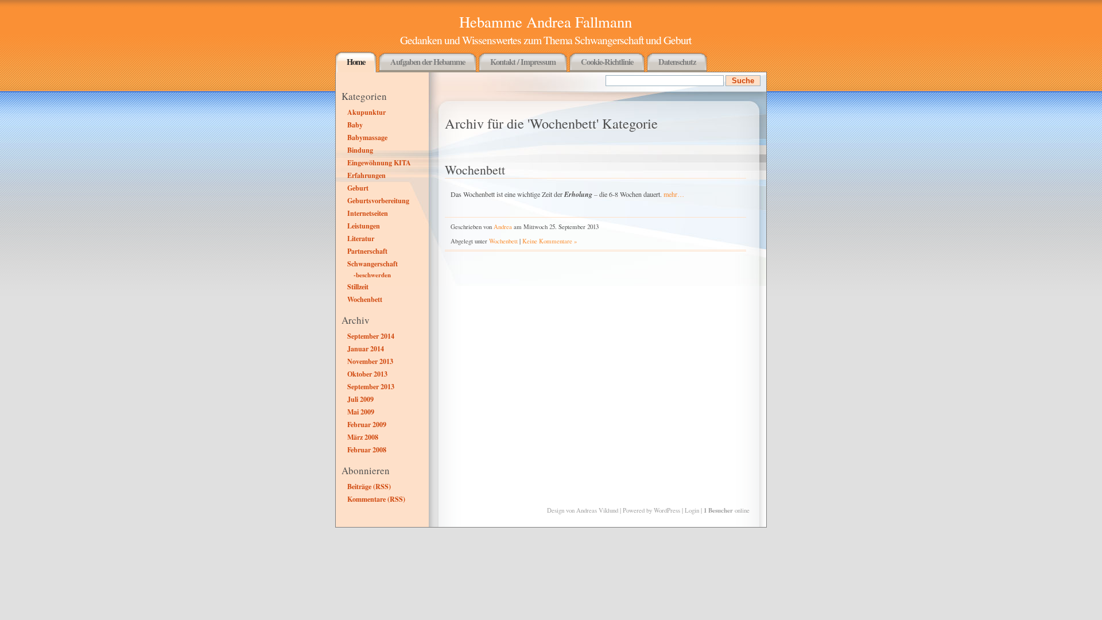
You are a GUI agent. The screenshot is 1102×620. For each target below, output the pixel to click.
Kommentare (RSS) (376, 499)
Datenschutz (677, 62)
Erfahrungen (366, 175)
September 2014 (370, 336)
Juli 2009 (360, 399)
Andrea (503, 226)
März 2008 (362, 437)
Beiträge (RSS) (369, 486)
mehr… (673, 194)
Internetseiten (367, 213)
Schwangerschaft (372, 263)
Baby (355, 124)
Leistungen (363, 225)
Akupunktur (366, 112)
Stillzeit (357, 286)
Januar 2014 (365, 348)
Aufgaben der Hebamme (427, 62)
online (727, 510)
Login (692, 510)
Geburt (357, 188)
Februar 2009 (366, 424)
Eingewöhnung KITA (379, 162)
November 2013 (370, 361)
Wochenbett (364, 299)
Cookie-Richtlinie (607, 62)
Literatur (360, 238)
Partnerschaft (367, 251)
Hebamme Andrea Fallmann (545, 21)
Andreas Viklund (597, 510)
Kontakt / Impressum (523, 62)
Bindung (360, 150)
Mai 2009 (360, 411)
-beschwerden (372, 275)
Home (356, 62)
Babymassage (367, 137)
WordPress (667, 510)
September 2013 (370, 386)
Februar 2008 (366, 449)
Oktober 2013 (367, 374)
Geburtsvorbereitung (378, 200)
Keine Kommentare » (549, 241)
